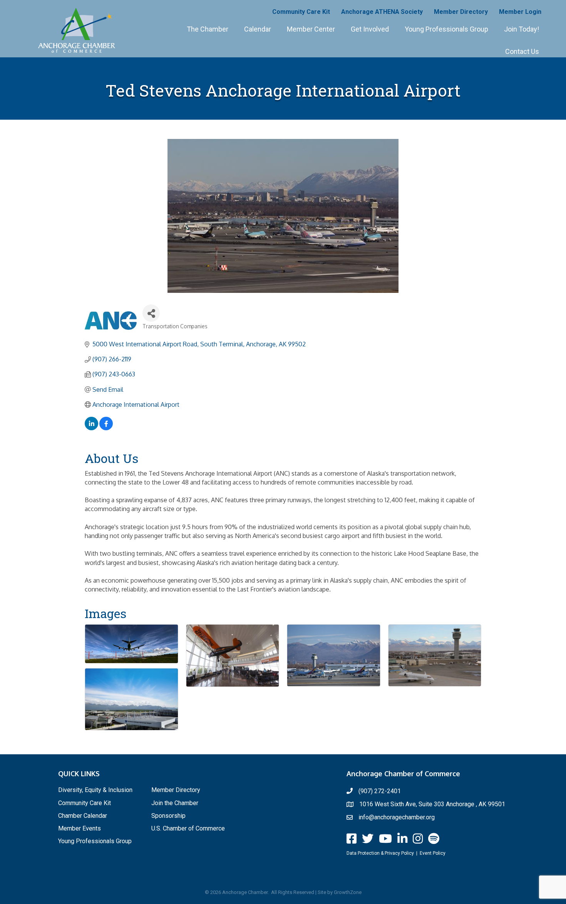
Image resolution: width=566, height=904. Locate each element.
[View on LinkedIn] (91, 428)
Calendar (257, 29)
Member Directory (461, 11)
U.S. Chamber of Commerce (188, 828)
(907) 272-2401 (379, 791)
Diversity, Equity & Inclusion (95, 790)
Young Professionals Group (446, 29)
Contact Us (522, 51)
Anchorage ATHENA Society (382, 11)
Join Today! (521, 29)
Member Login (520, 11)
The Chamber (207, 29)
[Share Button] (151, 313)
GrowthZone (348, 892)
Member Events (79, 828)
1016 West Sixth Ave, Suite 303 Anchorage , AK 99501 (432, 804)
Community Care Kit (301, 11)
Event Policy (432, 853)
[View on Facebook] (106, 428)
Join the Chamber (174, 803)
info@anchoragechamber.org (396, 817)
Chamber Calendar (82, 815)
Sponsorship (168, 815)
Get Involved (370, 29)
